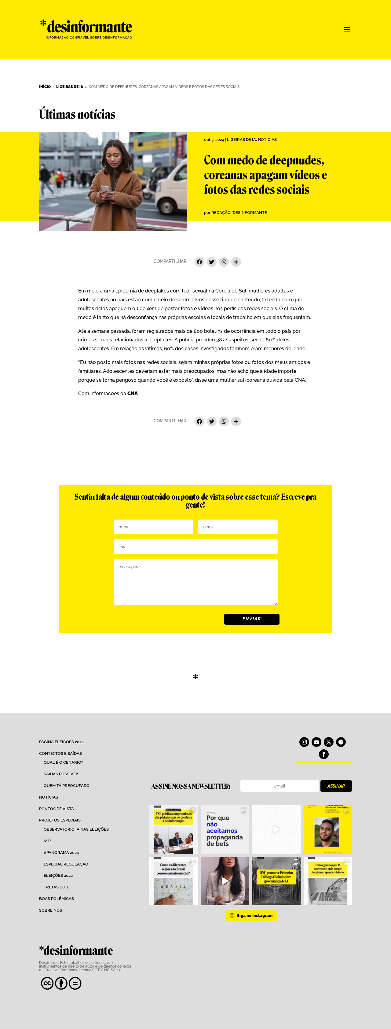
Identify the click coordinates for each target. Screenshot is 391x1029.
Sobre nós (50, 910)
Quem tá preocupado (67, 785)
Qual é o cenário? (63, 762)
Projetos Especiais (60, 820)
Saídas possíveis (61, 774)
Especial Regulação (66, 864)
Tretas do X (56, 887)
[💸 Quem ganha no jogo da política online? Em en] (276, 829)
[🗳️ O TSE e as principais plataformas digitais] (173, 829)
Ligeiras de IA (241, 139)
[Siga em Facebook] (324, 754)
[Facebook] (199, 262)
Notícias (267, 139)
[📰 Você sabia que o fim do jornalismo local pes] (225, 881)
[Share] (236, 262)
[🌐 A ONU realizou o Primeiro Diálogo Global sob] (276, 881)
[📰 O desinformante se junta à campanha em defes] (225, 829)
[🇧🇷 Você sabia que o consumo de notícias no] (173, 881)
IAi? (47, 841)
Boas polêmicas (56, 898)
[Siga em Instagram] (304, 742)
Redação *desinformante (239, 212)
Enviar (252, 618)
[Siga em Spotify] (341, 742)
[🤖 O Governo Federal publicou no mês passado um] (328, 829)
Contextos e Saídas (60, 753)
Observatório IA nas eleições (76, 829)
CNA (132, 393)
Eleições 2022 (58, 875)
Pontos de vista (56, 809)
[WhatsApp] (224, 262)
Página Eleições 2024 (61, 742)
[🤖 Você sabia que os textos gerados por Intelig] (328, 881)
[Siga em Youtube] (316, 742)
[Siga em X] (329, 742)
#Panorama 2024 (61, 852)
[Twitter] (212, 262)
